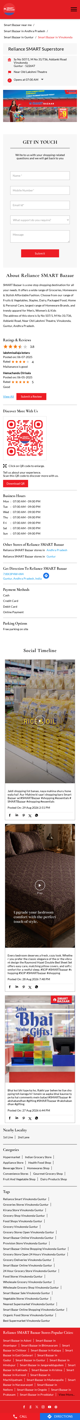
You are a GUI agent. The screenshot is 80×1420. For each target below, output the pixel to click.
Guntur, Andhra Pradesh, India (22, 578)
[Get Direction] (46, 578)
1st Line (8, 1137)
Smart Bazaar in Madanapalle (45, 1380)
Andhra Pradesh (57, 550)
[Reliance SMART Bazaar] (9, 9)
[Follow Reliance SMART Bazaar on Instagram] (43, 1407)
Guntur (51, 556)
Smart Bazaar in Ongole (32, 1389)
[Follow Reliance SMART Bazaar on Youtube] (50, 1407)
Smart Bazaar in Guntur (30, 1360)
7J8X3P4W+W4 (13, 574)
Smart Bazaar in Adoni (17, 1340)
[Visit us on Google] (30, 1407)
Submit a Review (31, 396)
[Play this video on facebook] (40, 723)
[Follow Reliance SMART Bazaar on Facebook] (24, 1407)
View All (8, 396)
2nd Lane (23, 1137)
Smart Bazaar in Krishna (47, 1370)
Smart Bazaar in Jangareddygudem (42, 1365)
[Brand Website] (56, 1407)
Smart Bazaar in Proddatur (37, 1394)
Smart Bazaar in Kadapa (46, 1350)
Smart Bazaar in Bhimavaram (39, 1345)
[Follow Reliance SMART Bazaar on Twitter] (37, 1407)
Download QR (16, 483)
